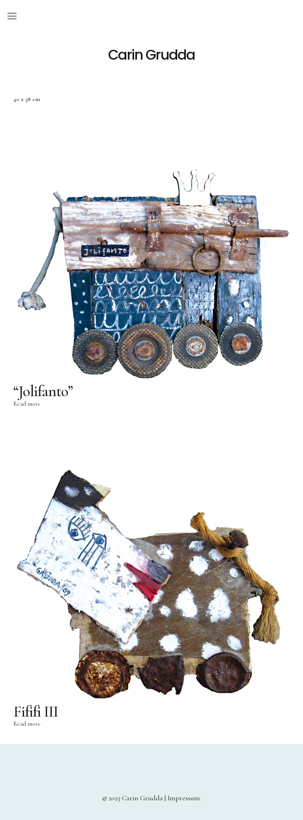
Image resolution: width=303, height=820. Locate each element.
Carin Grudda (151, 54)
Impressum (183, 798)
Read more (27, 404)
